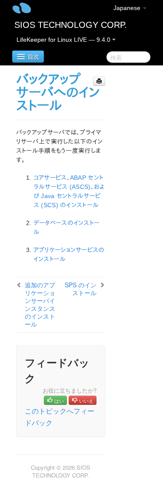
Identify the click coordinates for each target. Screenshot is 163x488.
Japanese (127, 7)
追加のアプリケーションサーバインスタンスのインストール (40, 304)
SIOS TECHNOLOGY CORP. (70, 25)
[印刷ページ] (99, 81)
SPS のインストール (80, 288)
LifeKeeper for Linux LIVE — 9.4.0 (64, 39)
